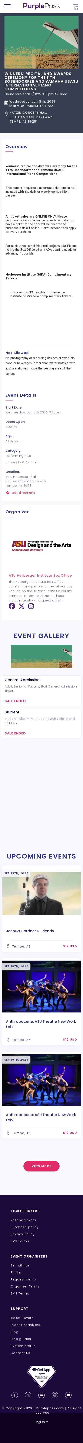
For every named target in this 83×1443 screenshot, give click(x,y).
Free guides (21, 1339)
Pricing (16, 1272)
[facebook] (12, 607)
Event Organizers (25, 1325)
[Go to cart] (75, 6)
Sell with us (20, 1265)
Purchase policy (25, 1227)
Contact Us (20, 1353)
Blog (15, 1332)
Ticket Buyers (22, 1318)
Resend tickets (23, 1220)
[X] (21, 607)
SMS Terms (20, 1241)
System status (23, 1346)
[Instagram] (31, 607)
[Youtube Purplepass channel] (68, 1395)
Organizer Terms (25, 1286)
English (40, 1422)
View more (42, 1166)
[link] (42, 492)
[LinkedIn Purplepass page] (41, 1395)
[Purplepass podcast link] (55, 1395)
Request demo (23, 1279)
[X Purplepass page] (28, 1395)
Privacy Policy (23, 1234)
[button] (41, 117)
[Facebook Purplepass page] (14, 1395)
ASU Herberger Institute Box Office (40, 575)
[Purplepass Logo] (41, 6)
